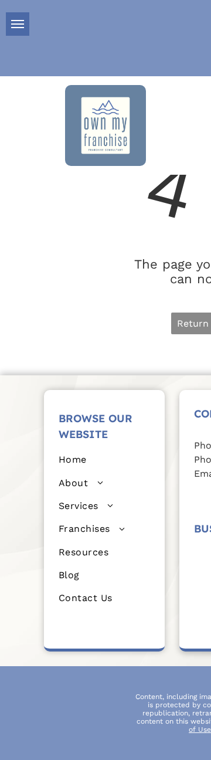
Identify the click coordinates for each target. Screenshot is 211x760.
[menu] (17, 24)
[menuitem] (104, 459)
